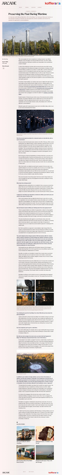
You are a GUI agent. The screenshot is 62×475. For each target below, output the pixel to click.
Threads (26, 7)
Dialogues (33, 7)
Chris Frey (6, 59)
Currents (39, 7)
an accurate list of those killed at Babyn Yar (37, 86)
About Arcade (31, 471)
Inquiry (20, 7)
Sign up (24, 471)
